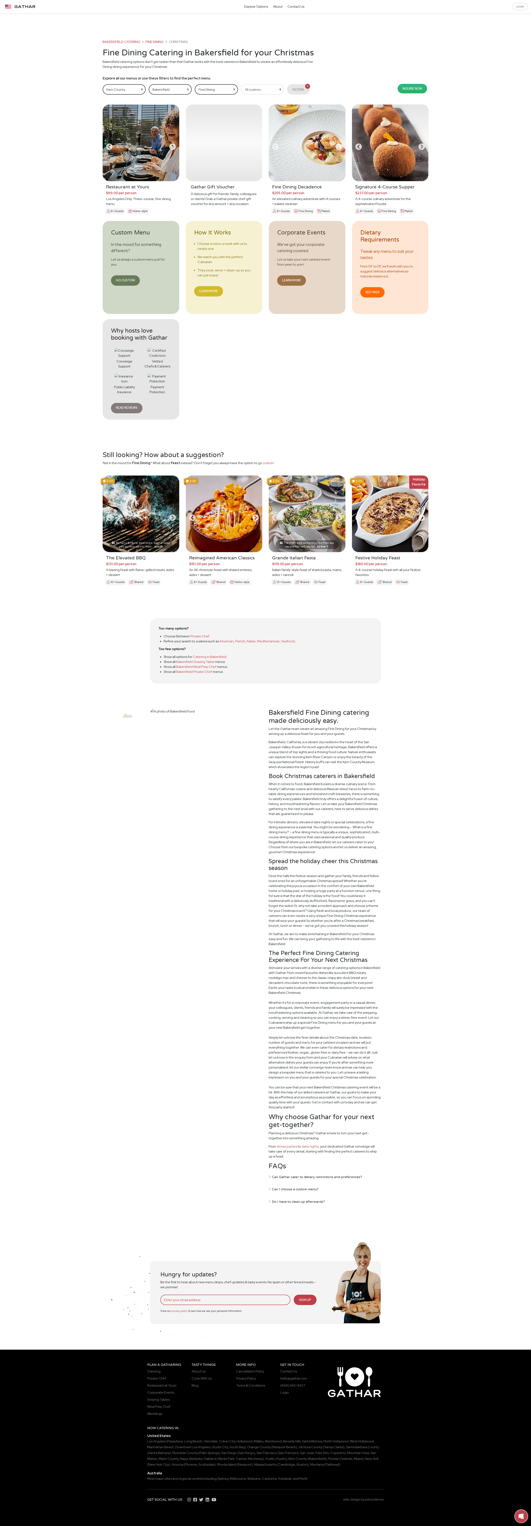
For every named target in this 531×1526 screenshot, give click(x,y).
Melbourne (238, 1478)
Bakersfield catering (121, 42)
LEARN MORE (208, 291)
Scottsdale (206, 1464)
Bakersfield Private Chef (194, 672)
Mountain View (358, 1453)
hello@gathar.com (293, 1378)
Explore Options (256, 6)
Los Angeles (156, 1441)
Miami (358, 1458)
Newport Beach (284, 1447)
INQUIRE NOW (412, 88)
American (226, 641)
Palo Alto (322, 1453)
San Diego (229, 1453)
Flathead (332, 1464)
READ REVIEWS (127, 408)
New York (372, 1458)
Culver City (227, 1441)
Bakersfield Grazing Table (195, 662)
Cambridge (286, 1464)
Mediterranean (268, 641)
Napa (184, 1458)
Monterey (255, 1458)
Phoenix (191, 1464)
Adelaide (285, 1478)
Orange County (259, 1447)
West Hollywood (362, 1441)
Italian (251, 641)
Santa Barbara (159, 1453)
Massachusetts (265, 1464)
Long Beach (193, 1441)
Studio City (220, 1447)
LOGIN (520, 6)
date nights (310, 1146)
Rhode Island (226, 1464)
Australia (154, 1473)
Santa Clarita (333, 1447)
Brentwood (273, 1441)
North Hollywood (336, 1441)
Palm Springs (209, 1453)
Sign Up (305, 1300)
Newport (244, 1464)
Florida (333, 1458)
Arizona (177, 1464)
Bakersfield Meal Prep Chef (196, 667)
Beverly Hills (292, 1441)
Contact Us (295, 6)
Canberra (269, 1478)
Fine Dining (155, 42)
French (240, 641)
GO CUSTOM (125, 280)
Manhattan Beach (160, 1447)
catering (165, 1428)
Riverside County (185, 1453)
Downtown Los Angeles (192, 1447)
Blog (195, 1385)
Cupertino (338, 1453)
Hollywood (244, 1441)
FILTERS (300, 88)
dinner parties (286, 1146)
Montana (317, 1464)
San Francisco (267, 1453)
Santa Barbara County (362, 1447)
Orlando (346, 1458)
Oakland (210, 1458)
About (278, 6)
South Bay (237, 1447)
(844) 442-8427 (292, 1385)
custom (268, 463)
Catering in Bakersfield (210, 657)
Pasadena (175, 1441)
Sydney (222, 1478)
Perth (304, 1478)
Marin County (168, 1458)
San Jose (307, 1453)
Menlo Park (226, 1458)
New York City (159, 1464)
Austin (270, 1458)
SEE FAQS (372, 292)
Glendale (211, 1441)
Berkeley (195, 1458)
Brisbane (254, 1478)
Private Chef (200, 636)
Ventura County (310, 1447)
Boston (302, 1464)
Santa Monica (312, 1441)
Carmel (241, 1458)
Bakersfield (317, 1458)
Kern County (298, 1458)
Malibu (259, 1441)
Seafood (288, 641)
